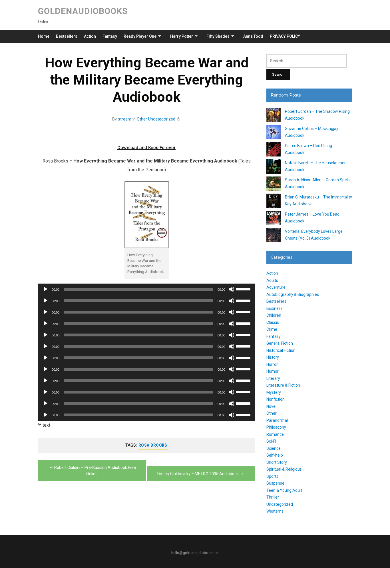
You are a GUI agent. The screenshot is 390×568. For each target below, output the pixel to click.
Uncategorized (161, 119)
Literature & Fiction (283, 385)
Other (142, 119)
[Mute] (231, 289)
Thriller (272, 497)
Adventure (276, 287)
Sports (272, 476)
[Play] (45, 289)
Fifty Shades (218, 36)
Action (90, 36)
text (46, 425)
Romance (275, 434)
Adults (272, 280)
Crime (271, 329)
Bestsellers (66, 36)
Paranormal (277, 420)
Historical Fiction (280, 350)
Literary (273, 378)
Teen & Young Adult (284, 490)
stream (124, 119)
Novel (271, 406)
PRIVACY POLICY (285, 36)
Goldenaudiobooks (83, 11)
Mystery (273, 392)
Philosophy (276, 427)
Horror (272, 364)
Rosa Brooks (152, 445)
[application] (146, 289)
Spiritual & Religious (284, 469)
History (272, 357)
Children (273, 315)
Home (43, 36)
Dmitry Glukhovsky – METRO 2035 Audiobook (198, 473)
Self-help (274, 455)
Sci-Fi (271, 441)
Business (274, 308)
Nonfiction (275, 399)
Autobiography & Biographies (292, 294)
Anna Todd (253, 36)
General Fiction (279, 343)
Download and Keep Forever (146, 147)
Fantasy (109, 36)
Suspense (275, 483)
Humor (272, 371)
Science (273, 448)
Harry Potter (181, 36)
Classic (272, 322)
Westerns (275, 511)
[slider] (244, 289)
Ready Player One (140, 36)
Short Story (276, 462)
